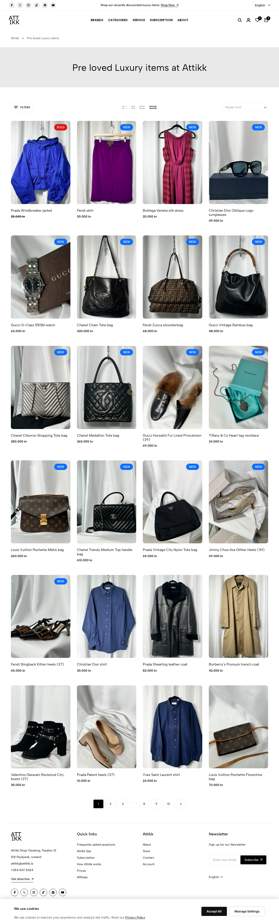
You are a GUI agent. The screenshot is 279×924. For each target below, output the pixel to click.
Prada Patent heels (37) (96, 775)
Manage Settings (247, 911)
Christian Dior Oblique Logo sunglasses (231, 212)
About (182, 20)
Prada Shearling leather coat (165, 664)
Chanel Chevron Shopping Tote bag (39, 435)
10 (168, 804)
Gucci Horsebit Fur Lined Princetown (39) (172, 437)
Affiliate (82, 877)
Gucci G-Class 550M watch (33, 325)
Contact (148, 858)
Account (149, 864)
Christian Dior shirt (92, 664)
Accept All (214, 911)
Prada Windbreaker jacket (31, 210)
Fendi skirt (85, 210)
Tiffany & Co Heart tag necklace (234, 435)
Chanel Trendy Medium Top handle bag (104, 552)
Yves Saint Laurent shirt (161, 775)
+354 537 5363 (22, 870)
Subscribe (252, 860)
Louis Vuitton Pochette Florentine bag (235, 777)
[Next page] (181, 804)
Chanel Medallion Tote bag (98, 435)
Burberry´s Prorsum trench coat (234, 664)
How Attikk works (89, 864)
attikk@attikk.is (22, 863)
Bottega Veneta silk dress (163, 210)
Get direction (20, 879)
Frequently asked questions (96, 844)
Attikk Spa (84, 851)
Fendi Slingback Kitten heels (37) (37, 664)
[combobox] (262, 5)
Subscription (161, 20)
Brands (97, 20)
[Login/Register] (248, 20)
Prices (81, 871)
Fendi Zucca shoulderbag (163, 325)
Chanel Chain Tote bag (95, 325)
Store (146, 851)
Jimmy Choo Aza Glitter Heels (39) (237, 550)
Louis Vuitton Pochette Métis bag (37, 550)
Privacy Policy (135, 917)
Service (139, 20)
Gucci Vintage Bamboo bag (231, 325)
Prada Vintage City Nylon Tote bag (170, 550)
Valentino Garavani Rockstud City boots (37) (37, 777)
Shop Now (155, 5)
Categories (118, 20)
